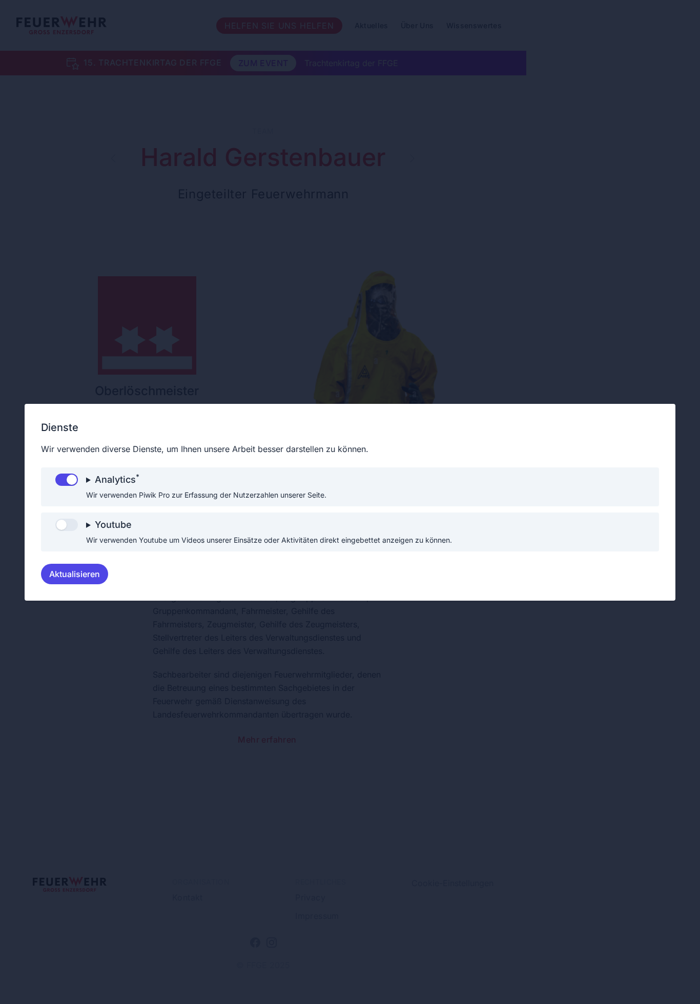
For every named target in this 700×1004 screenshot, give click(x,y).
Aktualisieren (74, 574)
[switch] (66, 480)
